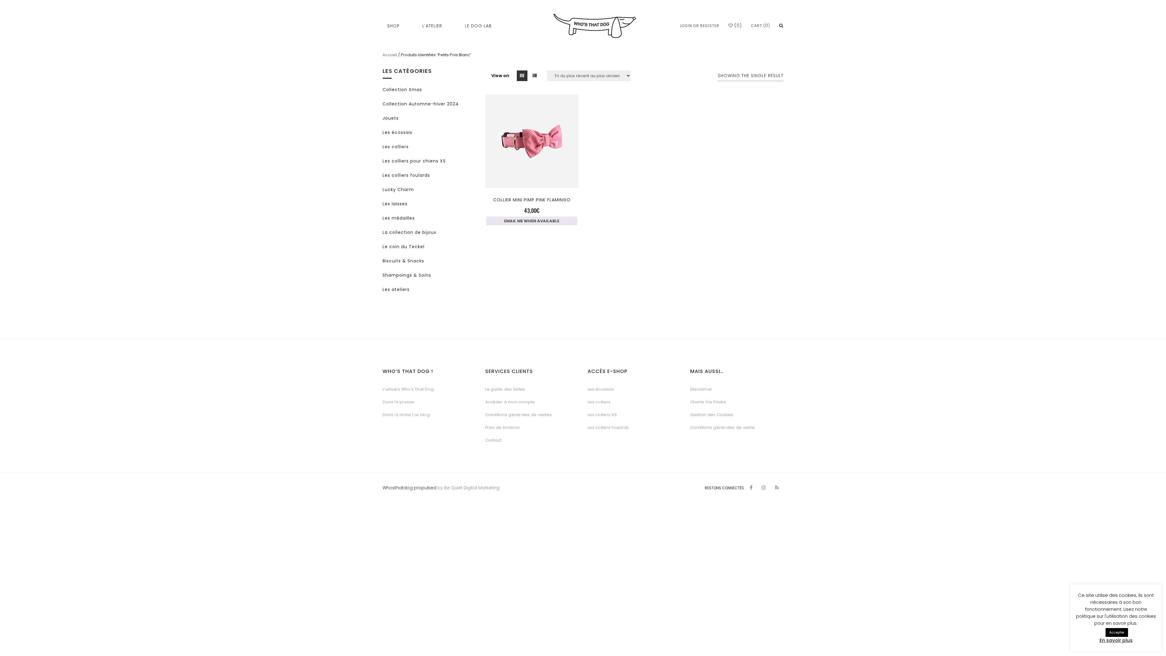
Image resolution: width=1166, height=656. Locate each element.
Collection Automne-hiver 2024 (421, 104)
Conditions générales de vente (722, 427)
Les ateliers (396, 289)
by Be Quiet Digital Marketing (467, 488)
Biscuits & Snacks (403, 261)
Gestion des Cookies (711, 415)
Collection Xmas (402, 90)
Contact (493, 440)
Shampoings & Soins (407, 275)
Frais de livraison (502, 427)
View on (500, 76)
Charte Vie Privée (708, 402)
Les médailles (399, 218)
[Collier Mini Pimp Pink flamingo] (532, 177)
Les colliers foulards (406, 175)
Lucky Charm (398, 189)
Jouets (391, 118)
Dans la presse (398, 402)
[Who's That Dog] (595, 26)
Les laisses (395, 204)
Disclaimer (701, 389)
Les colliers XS (602, 415)
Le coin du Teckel (403, 247)
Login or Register (699, 25)
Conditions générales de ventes (518, 415)
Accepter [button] (1116, 632)
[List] (535, 75)
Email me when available (531, 221)
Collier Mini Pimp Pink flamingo (532, 200)
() (737, 25)
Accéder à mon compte (510, 402)
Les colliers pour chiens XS (414, 161)
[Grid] (522, 75)
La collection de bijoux (409, 232)
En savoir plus (1116, 640)
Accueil (390, 55)
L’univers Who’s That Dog (408, 389)
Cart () (760, 25)
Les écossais (397, 132)
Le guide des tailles (505, 389)
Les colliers (396, 147)
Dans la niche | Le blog (406, 415)
